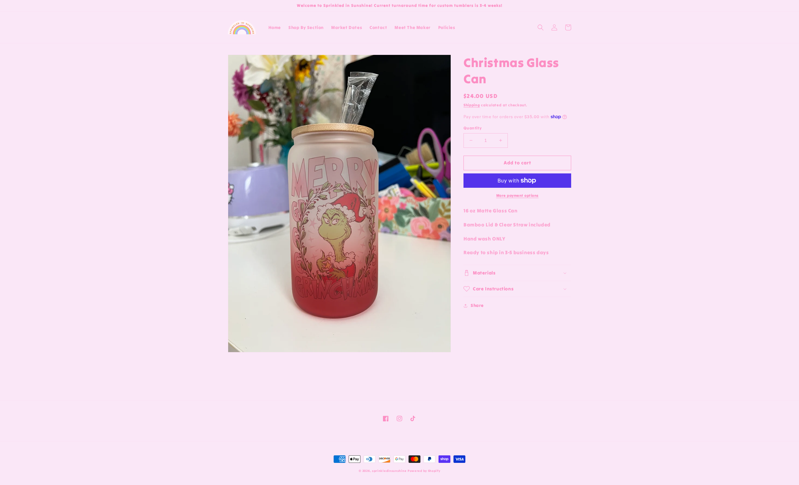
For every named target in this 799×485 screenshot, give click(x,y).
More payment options (517, 195)
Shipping (471, 105)
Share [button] (477, 305)
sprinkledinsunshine (389, 471)
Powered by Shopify (424, 471)
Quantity (472, 128)
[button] (540, 27)
